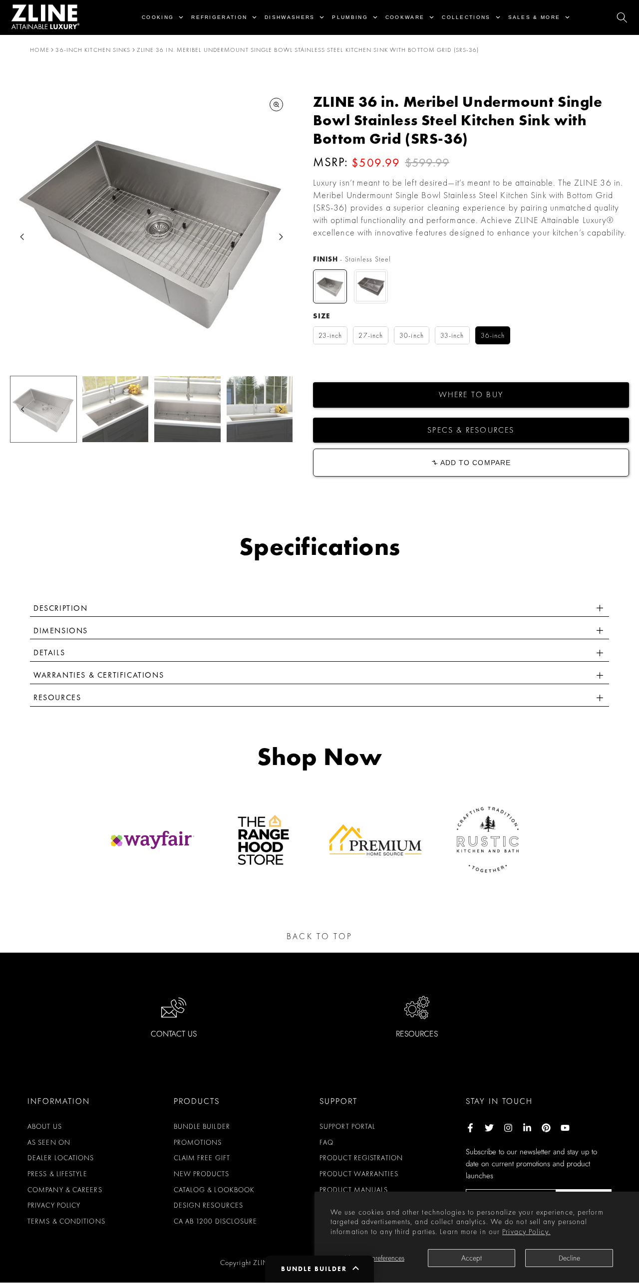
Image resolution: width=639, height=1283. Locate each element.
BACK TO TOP (319, 936)
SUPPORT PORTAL (347, 1126)
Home (39, 50)
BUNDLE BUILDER (202, 1126)
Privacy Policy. (526, 1232)
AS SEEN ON (48, 1142)
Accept (471, 1258)
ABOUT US (44, 1126)
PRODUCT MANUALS (354, 1189)
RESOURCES (417, 1033)
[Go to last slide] (22, 237)
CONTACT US (174, 1033)
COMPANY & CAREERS (64, 1189)
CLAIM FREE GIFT (202, 1157)
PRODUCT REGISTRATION (361, 1157)
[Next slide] (281, 237)
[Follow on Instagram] (508, 1128)
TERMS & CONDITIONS (66, 1221)
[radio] (330, 286)
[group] (43, 409)
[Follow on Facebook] (470, 1128)
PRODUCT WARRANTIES (359, 1173)
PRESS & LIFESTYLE (57, 1173)
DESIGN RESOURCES (209, 1205)
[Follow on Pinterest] (546, 1128)
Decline (569, 1258)
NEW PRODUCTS (201, 1173)
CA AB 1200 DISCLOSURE (216, 1221)
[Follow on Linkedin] (527, 1128)
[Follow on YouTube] (565, 1128)
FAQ (326, 1142)
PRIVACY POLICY (53, 1205)
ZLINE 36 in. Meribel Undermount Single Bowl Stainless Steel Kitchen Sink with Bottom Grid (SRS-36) (308, 50)
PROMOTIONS (198, 1142)
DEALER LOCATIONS (60, 1157)
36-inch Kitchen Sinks (92, 50)
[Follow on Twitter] (489, 1128)
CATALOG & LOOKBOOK (214, 1189)
